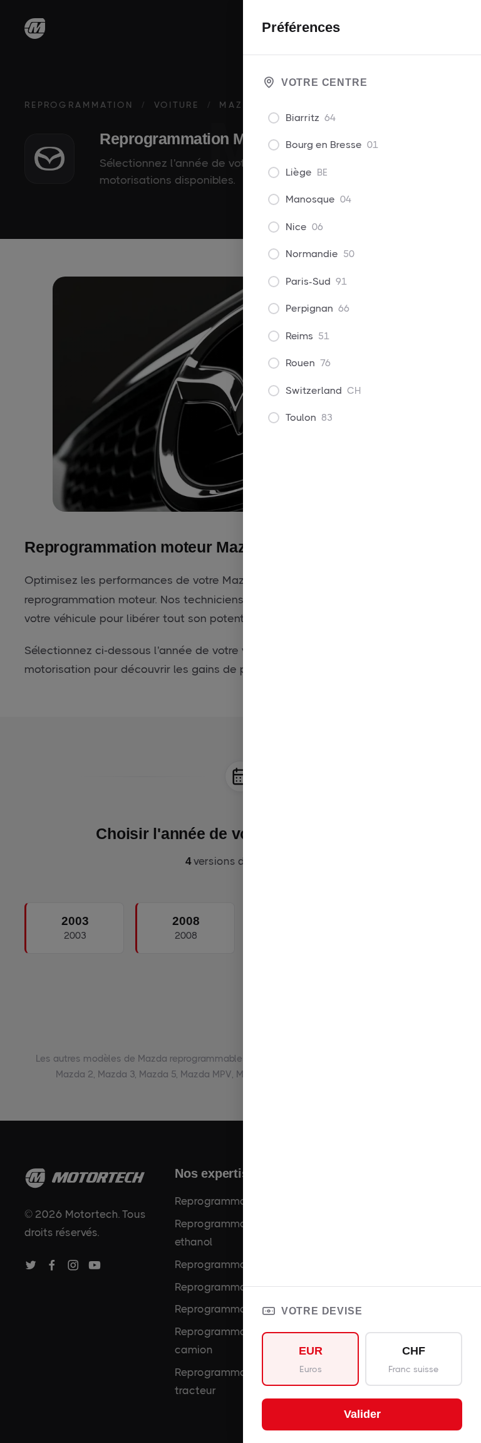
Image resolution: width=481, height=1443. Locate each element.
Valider (362, 1414)
